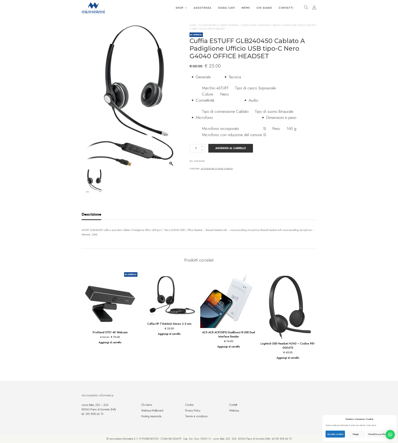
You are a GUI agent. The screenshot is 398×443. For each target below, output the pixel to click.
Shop (179, 8)
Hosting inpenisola (151, 416)
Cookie (189, 405)
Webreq (234, 411)
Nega (356, 434)
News (246, 8)
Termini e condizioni (196, 416)
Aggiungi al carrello (230, 148)
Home (193, 25)
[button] (390, 434)
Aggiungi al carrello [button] (110, 342)
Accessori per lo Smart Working (219, 25)
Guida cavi (226, 8)
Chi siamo (264, 8)
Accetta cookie (335, 434)
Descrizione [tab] (91, 214)
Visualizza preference (380, 434)
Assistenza (202, 8)
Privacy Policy (192, 411)
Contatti (286, 8)
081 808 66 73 (94, 414)
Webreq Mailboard (152, 411)
